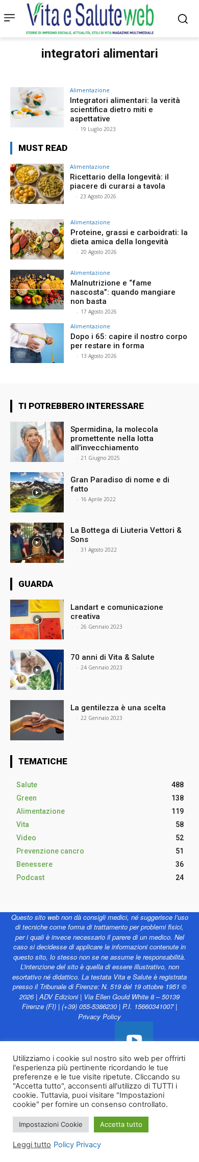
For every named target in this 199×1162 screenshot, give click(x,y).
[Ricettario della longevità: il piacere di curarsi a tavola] (37, 184)
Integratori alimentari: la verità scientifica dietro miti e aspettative (125, 109)
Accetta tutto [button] (121, 1124)
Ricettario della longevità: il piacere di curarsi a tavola (119, 181)
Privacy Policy (99, 1016)
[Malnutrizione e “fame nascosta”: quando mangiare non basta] (37, 290)
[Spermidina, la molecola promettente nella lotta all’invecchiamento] (37, 442)
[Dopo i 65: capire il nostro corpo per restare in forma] (37, 343)
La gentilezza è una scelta (118, 707)
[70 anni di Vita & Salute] (37, 670)
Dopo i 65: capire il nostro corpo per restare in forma (128, 341)
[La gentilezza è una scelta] (37, 720)
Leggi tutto (32, 1144)
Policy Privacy (77, 1144)
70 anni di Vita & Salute (112, 657)
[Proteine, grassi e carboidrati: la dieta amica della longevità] (37, 239)
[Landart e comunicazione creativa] (37, 620)
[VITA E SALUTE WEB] (92, 19)
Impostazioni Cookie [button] (51, 1124)
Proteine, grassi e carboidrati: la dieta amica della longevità (129, 237)
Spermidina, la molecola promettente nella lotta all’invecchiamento (114, 438)
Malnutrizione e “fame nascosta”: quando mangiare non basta (123, 292)
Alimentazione (90, 90)
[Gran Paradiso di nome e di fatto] (37, 492)
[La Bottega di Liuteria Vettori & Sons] (37, 543)
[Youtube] (134, 1040)
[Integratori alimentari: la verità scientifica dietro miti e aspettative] (37, 107)
